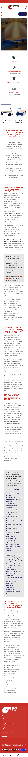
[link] (14, 34)
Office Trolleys (10, 585)
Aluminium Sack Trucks (13, 499)
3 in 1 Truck (10, 503)
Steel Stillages (10, 595)
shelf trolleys (7, 243)
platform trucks (11, 239)
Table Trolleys (10, 540)
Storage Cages (11, 569)
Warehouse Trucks (11, 538)
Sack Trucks (10, 497)
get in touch (11, 635)
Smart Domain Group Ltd (13, 747)
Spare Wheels (10, 589)
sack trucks (13, 421)
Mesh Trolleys (10, 587)
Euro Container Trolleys (13, 558)
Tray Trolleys (10, 542)
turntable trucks (10, 215)
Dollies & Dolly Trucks (13, 571)
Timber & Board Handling (14, 552)
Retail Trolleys (10, 556)
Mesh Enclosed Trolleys (13, 563)
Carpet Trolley (10, 583)
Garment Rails (11, 581)
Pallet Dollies (10, 573)
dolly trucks (17, 241)
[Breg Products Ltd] (13, 7)
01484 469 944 (7, 719)
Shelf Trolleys (10, 575)
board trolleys (19, 213)
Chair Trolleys (10, 501)
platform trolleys (10, 213)
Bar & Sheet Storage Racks (14, 554)
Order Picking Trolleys (13, 544)
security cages (15, 423)
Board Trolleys (11, 536)
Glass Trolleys (10, 550)
